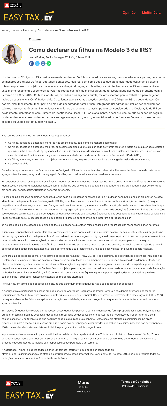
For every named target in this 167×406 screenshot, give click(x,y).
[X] (37, 63)
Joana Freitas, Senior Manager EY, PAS (51, 57)
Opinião (129, 12)
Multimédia (151, 12)
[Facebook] (31, 63)
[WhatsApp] (48, 63)
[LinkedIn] (43, 63)
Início (5, 30)
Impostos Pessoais (23, 30)
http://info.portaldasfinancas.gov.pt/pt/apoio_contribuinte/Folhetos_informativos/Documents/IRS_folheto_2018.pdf (67, 353)
